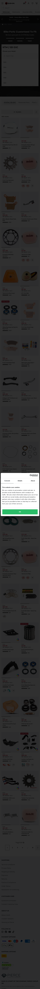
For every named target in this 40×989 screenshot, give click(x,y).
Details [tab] (20, 481)
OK (20, 512)
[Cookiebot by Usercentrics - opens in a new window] (30, 475)
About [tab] (33, 481)
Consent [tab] (7, 481)
